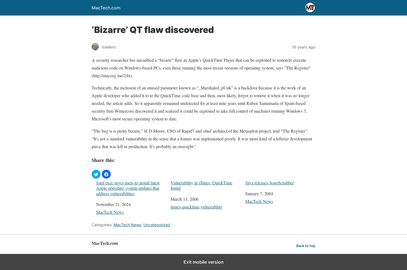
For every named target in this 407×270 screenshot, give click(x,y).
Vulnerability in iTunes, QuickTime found (201, 185)
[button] (96, 174)
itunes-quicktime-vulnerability (197, 207)
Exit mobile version (204, 262)
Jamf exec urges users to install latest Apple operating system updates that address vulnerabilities (127, 188)
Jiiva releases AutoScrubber (269, 182)
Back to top (305, 246)
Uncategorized (156, 224)
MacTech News (110, 212)
